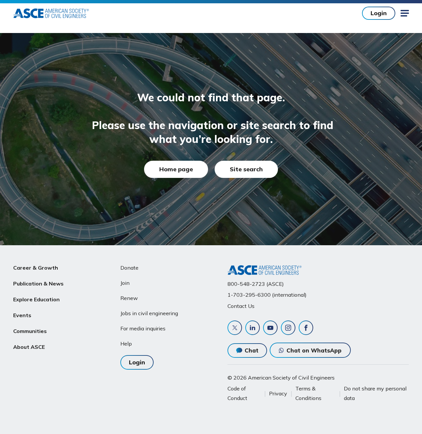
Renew (129, 298)
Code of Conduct (237, 393)
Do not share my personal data (375, 393)
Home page (176, 169)
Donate (129, 267)
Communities (30, 331)
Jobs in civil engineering (149, 313)
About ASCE (29, 347)
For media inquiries (143, 328)
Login (379, 13)
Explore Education (36, 299)
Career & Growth (35, 267)
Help (126, 343)
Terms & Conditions (308, 393)
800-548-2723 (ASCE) (255, 284)
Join (125, 283)
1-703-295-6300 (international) (267, 294)
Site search (246, 169)
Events (22, 315)
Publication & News (38, 283)
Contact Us (241, 306)
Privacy (278, 393)
